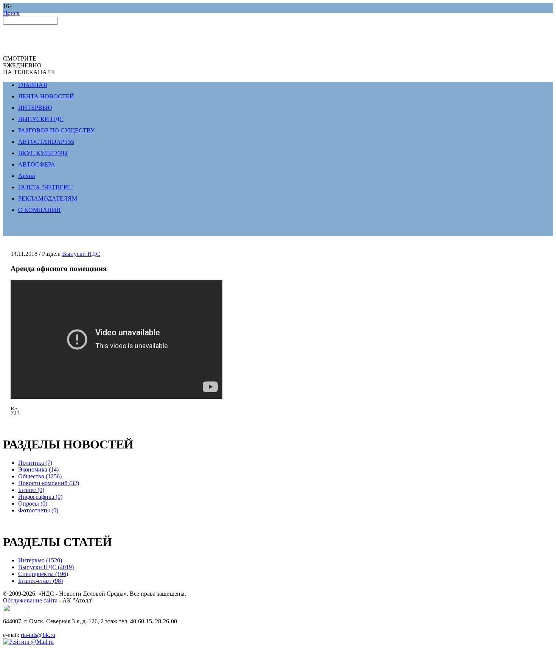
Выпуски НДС (81, 254)
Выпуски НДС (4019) (46, 567)
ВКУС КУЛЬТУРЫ (43, 153)
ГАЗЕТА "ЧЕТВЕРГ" (45, 187)
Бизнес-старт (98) (40, 581)
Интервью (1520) (40, 560)
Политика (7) (35, 462)
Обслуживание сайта (30, 600)
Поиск (11, 13)
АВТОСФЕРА (36, 164)
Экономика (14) (38, 469)
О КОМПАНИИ (39, 210)
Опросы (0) (32, 503)
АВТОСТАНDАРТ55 (46, 142)
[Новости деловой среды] (16, 616)
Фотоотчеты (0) (38, 510)
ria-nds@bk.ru (38, 635)
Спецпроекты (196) (43, 574)
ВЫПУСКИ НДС (41, 119)
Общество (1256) (40, 476)
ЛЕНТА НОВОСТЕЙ (46, 96)
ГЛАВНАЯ (32, 85)
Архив (26, 176)
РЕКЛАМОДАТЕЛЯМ (47, 198)
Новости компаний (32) (48, 483)
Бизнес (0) (31, 490)
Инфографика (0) (40, 496)
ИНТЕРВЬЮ (35, 107)
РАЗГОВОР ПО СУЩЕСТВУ (56, 130)
